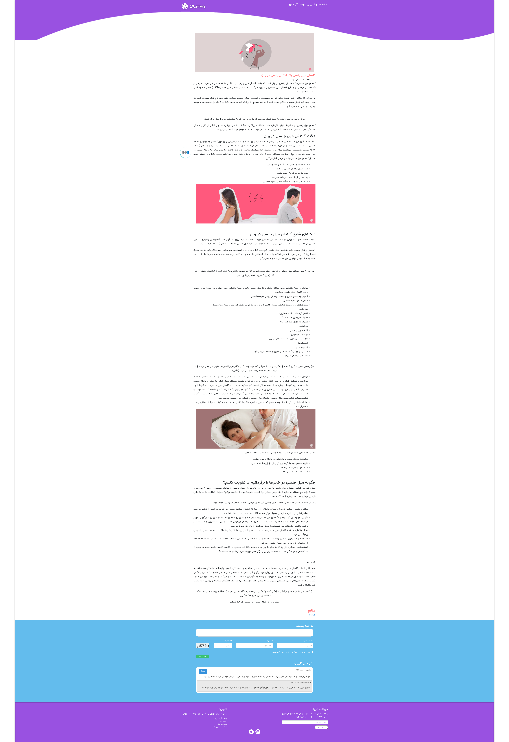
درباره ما (223, 721)
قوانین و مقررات (220, 727)
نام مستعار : (308, 641)
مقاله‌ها (323, 4)
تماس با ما (222, 724)
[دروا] (193, 6)
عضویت (321, 727)
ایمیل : (270, 641)
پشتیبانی (312, 4)
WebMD (312, 615)
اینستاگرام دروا (296, 4)
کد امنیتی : (227, 641)
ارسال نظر (202, 656)
